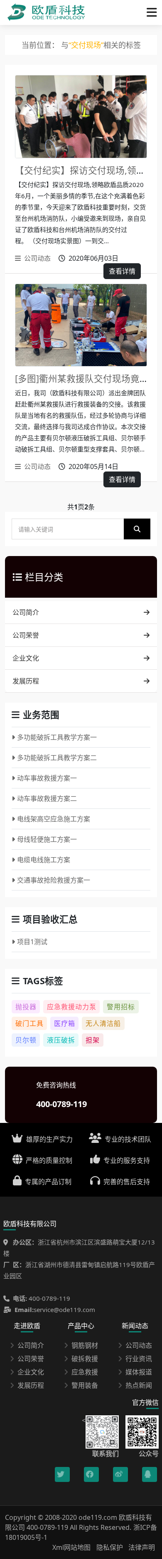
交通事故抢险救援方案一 (53, 880)
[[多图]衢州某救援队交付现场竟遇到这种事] (81, 325)
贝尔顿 (26, 1040)
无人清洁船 (103, 1023)
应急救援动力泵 (71, 1006)
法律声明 (141, 1547)
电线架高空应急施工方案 (53, 818)
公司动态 (37, 258)
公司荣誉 (25, 635)
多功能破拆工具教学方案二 (57, 757)
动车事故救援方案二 (47, 798)
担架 (93, 1040)
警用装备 (84, 1385)
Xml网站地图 (72, 1547)
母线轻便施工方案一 (47, 839)
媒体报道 (138, 1372)
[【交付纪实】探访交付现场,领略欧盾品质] (81, 116)
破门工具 (29, 1023)
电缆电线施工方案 (43, 859)
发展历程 (25, 681)
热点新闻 (138, 1385)
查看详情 (122, 271)
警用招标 (121, 1006)
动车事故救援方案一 (47, 778)
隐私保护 (109, 1547)
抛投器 (26, 1006)
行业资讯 (138, 1358)
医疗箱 (64, 1023)
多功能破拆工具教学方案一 (57, 737)
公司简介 (25, 612)
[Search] (137, 529)
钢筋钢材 (84, 1345)
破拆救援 (84, 1358)
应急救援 (84, 1372)
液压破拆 (61, 1040)
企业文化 (25, 658)
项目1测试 (32, 941)
